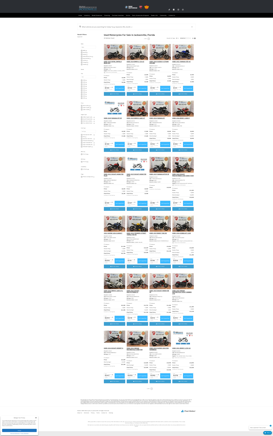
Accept (19, 430)
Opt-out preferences (15, 433)
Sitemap (111, 413)
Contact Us (172, 15)
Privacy (93, 413)
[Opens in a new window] (169, 9)
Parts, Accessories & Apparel (140, 15)
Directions (86, 413)
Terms (98, 413)
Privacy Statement (24, 433)
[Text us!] (267, 433)
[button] (36, 417)
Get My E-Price (115, 94)
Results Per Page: (171, 38)
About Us (79, 413)
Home (80, 15)
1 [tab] (136, 17)
